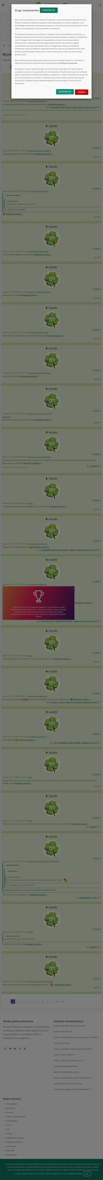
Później (81, 92)
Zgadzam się (49, 10)
